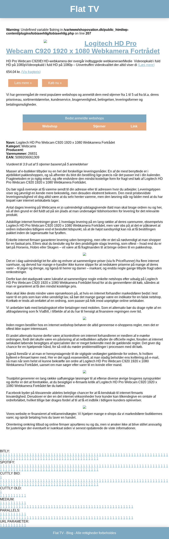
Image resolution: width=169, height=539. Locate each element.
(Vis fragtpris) (31, 72)
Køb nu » (55, 83)
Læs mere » (23, 83)
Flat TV (84, 9)
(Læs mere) (146, 65)
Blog (69, 533)
